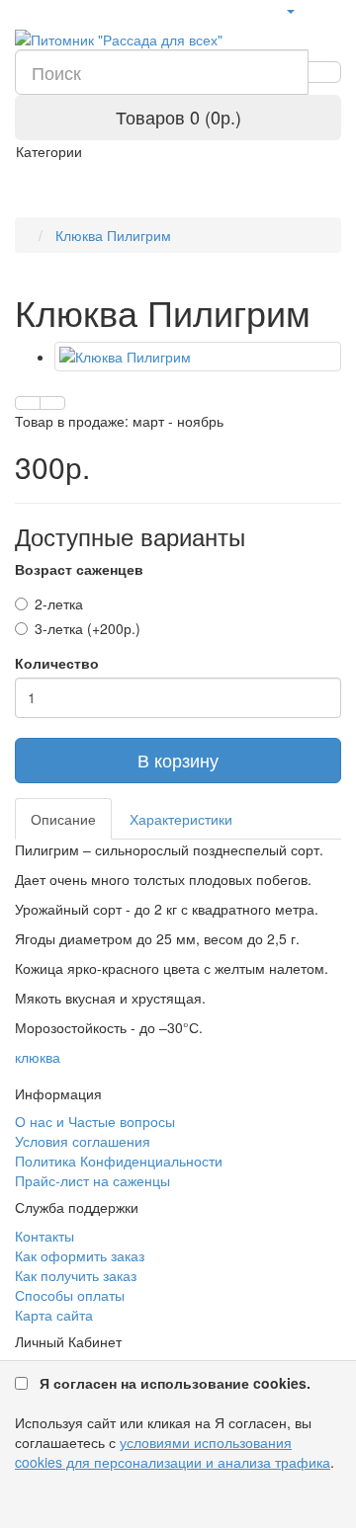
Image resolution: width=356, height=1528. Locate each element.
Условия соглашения (82, 1141)
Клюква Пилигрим (111, 235)
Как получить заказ (75, 1275)
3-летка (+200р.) (87, 628)
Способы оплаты (70, 1295)
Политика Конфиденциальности (118, 1160)
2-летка (59, 603)
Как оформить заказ (79, 1255)
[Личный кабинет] (290, 10)
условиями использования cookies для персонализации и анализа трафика (172, 1452)
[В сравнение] (52, 403)
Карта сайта (54, 1315)
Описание (63, 819)
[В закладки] (28, 403)
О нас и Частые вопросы (95, 1121)
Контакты (44, 1236)
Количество (57, 663)
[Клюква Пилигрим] (197, 356)
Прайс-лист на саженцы (92, 1180)
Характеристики (181, 819)
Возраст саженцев (79, 569)
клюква (37, 1057)
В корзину (178, 759)
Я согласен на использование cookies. (175, 1383)
